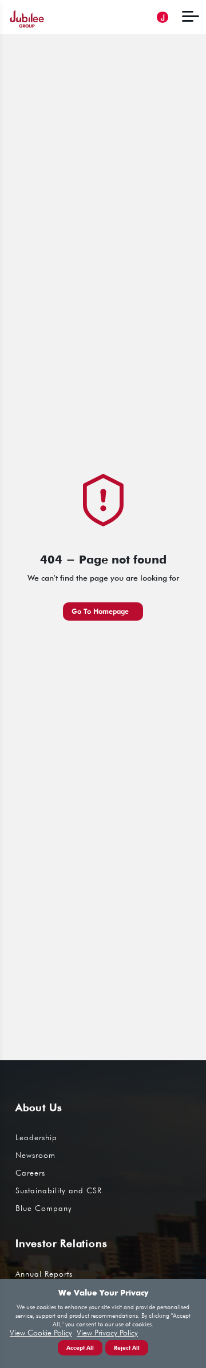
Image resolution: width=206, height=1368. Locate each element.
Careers (30, 1172)
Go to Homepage (100, 611)
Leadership (36, 1137)
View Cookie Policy (41, 1333)
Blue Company (43, 1208)
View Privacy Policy (107, 1333)
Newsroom (35, 1155)
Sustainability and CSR (58, 1190)
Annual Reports (44, 1273)
